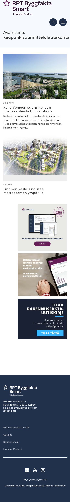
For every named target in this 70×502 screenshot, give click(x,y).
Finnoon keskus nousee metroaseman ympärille (23, 191)
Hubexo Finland (12, 449)
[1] (42, 338)
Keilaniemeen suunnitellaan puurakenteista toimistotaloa (28, 109)
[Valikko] (63, 22)
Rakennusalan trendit (16, 427)
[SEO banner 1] (42, 249)
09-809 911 (9, 411)
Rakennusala (11, 442)
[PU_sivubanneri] (42, 295)
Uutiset (7, 434)
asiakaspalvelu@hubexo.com (20, 407)
